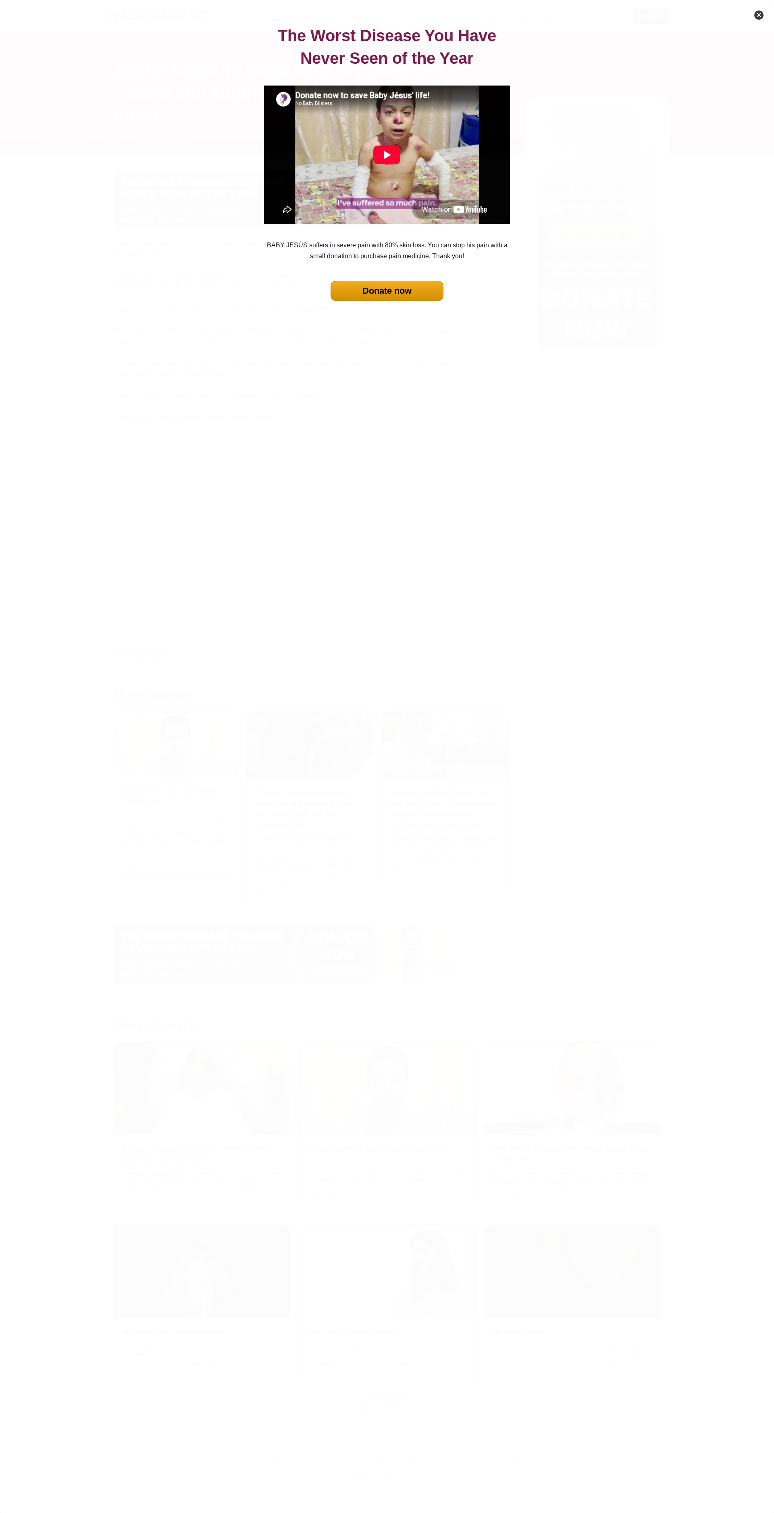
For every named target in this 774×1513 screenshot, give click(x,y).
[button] (759, 15)
